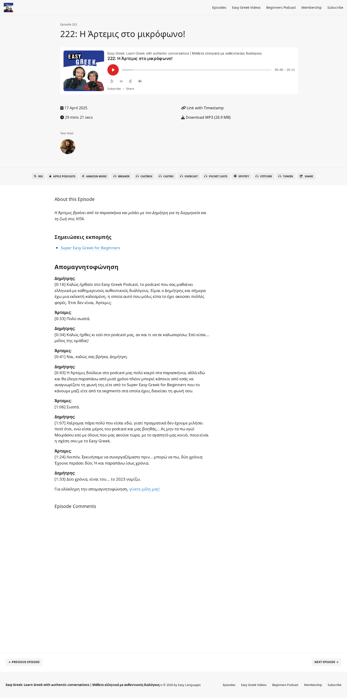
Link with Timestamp (205, 107)
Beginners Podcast (281, 7)
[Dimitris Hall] (67, 147)
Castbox (146, 176)
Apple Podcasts (64, 176)
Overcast (191, 176)
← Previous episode (24, 662)
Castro (168, 176)
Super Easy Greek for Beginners (90, 247)
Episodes (219, 7)
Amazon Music (96, 176)
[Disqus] (132, 581)
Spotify (243, 176)
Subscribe (335, 7)
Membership (311, 7)
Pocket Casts (218, 176)
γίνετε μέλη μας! (144, 489)
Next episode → (326, 662)
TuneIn (288, 176)
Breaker (123, 176)
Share (309, 176)
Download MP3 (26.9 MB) (208, 117)
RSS (40, 176)
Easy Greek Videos (246, 7)
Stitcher (266, 176)
